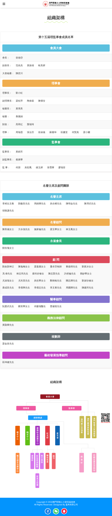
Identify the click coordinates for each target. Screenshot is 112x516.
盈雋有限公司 (72, 504)
